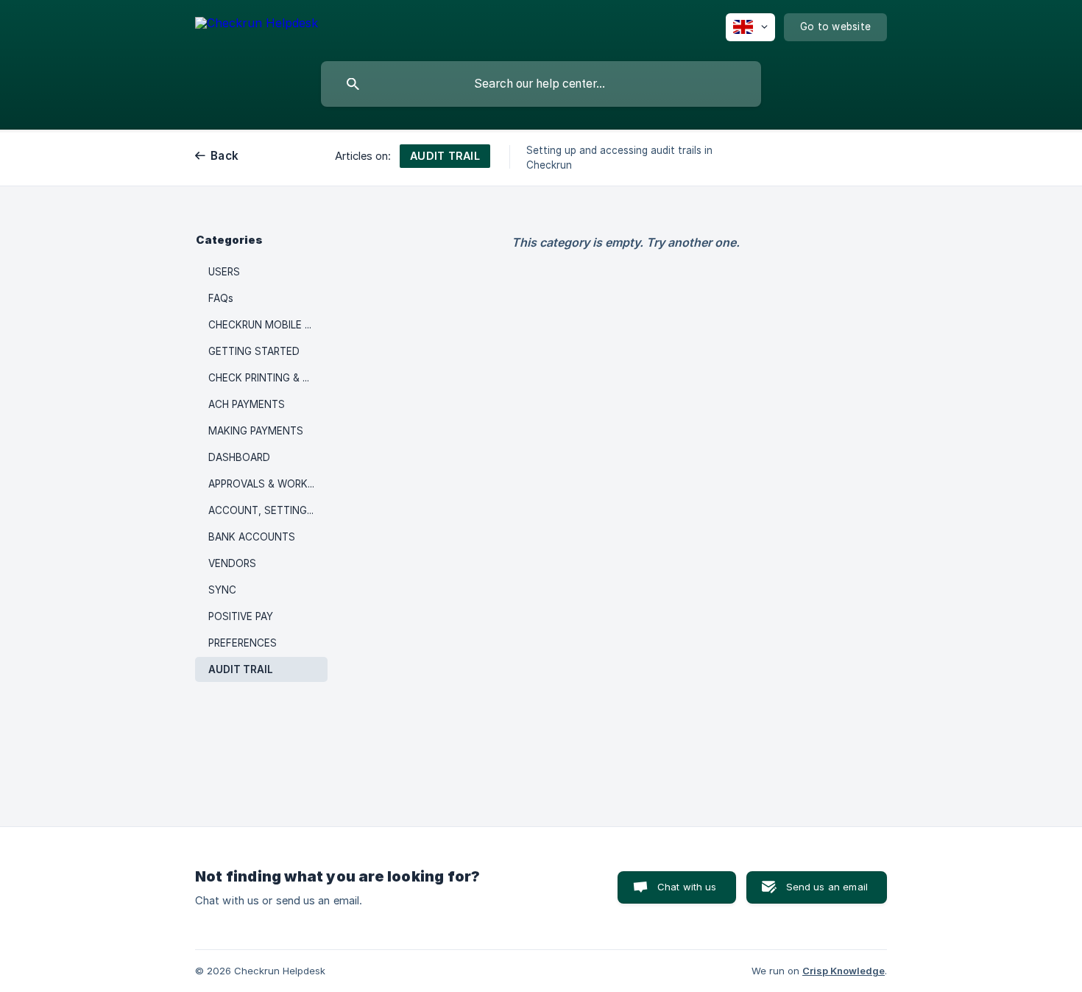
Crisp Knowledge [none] (843, 971)
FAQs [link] (220, 298)
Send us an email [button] (827, 887)
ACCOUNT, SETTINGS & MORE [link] (268, 510)
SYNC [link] (222, 590)
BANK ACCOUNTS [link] (251, 537)
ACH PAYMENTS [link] (246, 404)
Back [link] (224, 156)
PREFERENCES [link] (242, 643)
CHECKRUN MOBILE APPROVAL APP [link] (268, 325)
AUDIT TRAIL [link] (240, 669)
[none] (256, 25)
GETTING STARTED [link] (254, 351)
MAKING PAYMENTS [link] (255, 431)
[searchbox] (541, 84)
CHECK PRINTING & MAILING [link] (268, 378)
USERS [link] (224, 272)
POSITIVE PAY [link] (240, 616)
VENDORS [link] (232, 563)
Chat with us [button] (687, 887)
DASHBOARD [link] (239, 457)
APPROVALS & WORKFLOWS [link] (268, 484)
